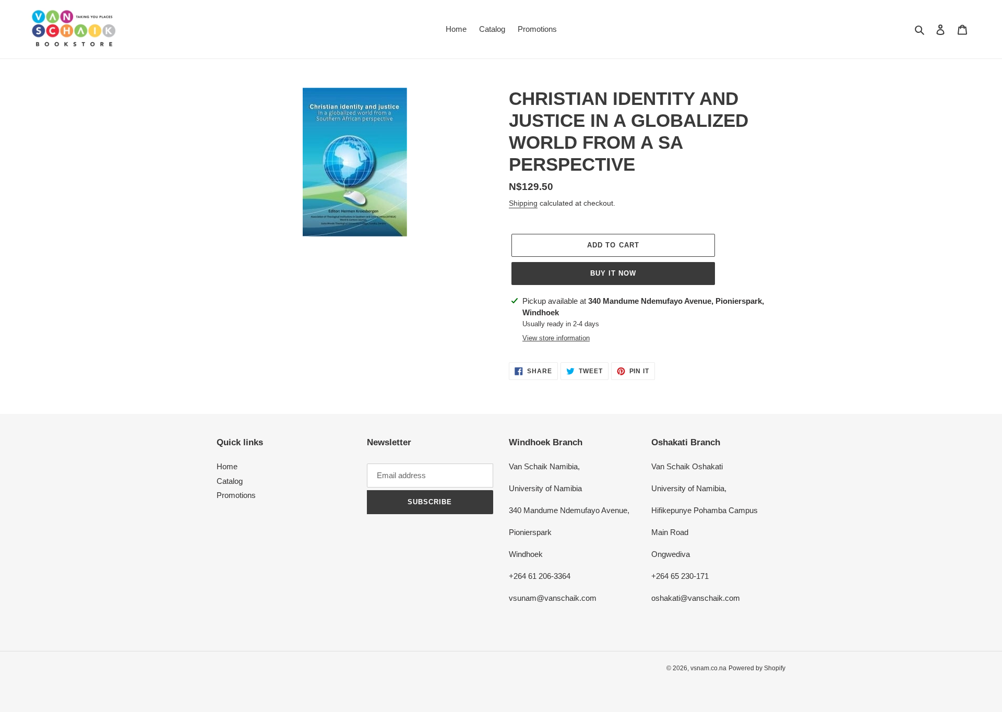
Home (227, 466)
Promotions (236, 495)
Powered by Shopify (757, 668)
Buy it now (613, 273)
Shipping (523, 203)
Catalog (230, 481)
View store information (556, 338)
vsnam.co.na (708, 668)
